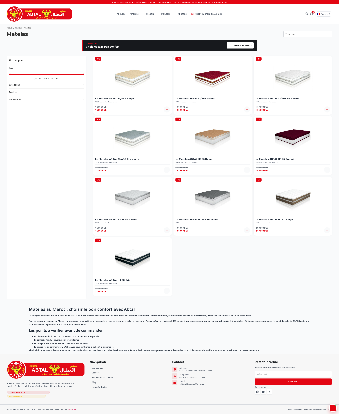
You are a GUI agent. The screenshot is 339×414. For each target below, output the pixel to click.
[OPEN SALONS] (155, 14)
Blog (94, 382)
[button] (167, 109)
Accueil (10, 28)
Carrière (96, 372)
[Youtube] (263, 392)
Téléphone (184, 374)
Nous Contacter (99, 387)
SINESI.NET (72, 409)
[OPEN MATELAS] (140, 14)
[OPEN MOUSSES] (172, 14)
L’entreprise (97, 368)
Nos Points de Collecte (102, 377)
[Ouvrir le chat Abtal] (333, 408)
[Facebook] (257, 392)
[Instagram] (269, 392)
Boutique (18, 28)
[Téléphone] (174, 376)
